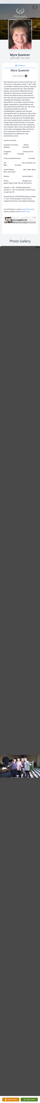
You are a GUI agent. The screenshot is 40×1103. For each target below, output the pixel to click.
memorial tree (27, 209)
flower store (25, 211)
